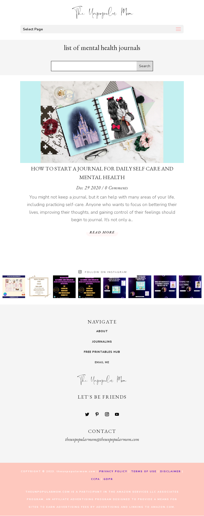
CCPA (95, 479)
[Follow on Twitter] (87, 414)
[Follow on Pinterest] (97, 414)
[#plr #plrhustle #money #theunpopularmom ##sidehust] (190, 286)
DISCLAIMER (171, 471)
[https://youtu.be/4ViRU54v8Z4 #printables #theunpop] (114, 286)
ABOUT (102, 331)
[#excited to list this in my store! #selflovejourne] (13, 286)
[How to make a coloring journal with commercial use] (139, 286)
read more (102, 232)
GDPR (108, 479)
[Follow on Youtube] (117, 414)
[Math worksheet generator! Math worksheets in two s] (165, 286)
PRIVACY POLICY (113, 471)
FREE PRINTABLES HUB (102, 352)
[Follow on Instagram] (107, 414)
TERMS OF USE (143, 471)
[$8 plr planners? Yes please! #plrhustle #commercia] (64, 286)
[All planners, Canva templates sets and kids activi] (89, 286)
